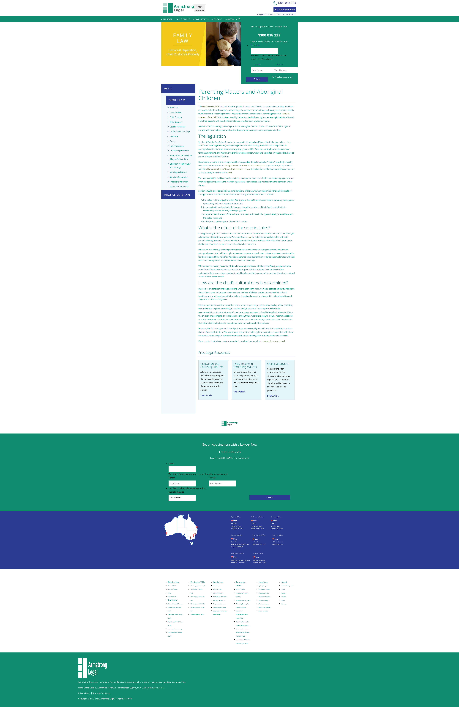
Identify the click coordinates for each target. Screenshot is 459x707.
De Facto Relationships (180, 131)
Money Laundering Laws (243, 600)
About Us (174, 107)
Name (258, 64)
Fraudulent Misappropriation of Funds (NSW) (241, 614)
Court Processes (177, 126)
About (284, 582)
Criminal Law (173, 582)
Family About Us (202, 19)
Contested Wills (198, 582)
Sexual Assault (172, 596)
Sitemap (283, 604)
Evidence (174, 136)
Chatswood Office (237, 553)
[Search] (239, 19)
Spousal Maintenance (179, 186)
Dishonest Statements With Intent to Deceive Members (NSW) (242, 632)
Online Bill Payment (287, 586)
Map (235, 521)
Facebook (255, 45)
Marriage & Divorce (178, 172)
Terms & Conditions (101, 693)
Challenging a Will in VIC (197, 604)
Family (172, 141)
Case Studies (175, 112)
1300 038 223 (269, 35)
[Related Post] (213, 380)
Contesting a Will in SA (197, 614)
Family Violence (177, 146)
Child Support (176, 122)
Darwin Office (258, 553)
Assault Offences (173, 589)
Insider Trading (240, 589)
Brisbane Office (276, 517)
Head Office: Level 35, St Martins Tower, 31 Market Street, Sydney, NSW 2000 (112, 687)
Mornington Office (259, 535)
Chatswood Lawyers (264, 589)
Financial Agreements (179, 150)
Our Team (167, 19)
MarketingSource (176, 492)
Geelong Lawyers (263, 604)
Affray (169, 593)
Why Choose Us (183, 19)
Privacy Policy (84, 693)
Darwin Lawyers (263, 611)
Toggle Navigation (199, 8)
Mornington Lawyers (264, 607)
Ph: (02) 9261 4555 (156, 687)
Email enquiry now (283, 77)
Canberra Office (236, 535)
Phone (280, 64)
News (283, 600)
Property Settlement (179, 181)
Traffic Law (173, 600)
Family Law (218, 582)
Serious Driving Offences (175, 604)
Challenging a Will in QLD (198, 586)
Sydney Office (236, 517)
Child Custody (176, 117)
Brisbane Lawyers (264, 593)
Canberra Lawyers (264, 600)
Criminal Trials (172, 586)
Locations (263, 582)
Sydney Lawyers (263, 586)
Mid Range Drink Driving (175, 629)
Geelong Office (277, 535)
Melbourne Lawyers (264, 596)
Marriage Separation (179, 177)
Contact (218, 19)
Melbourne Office (257, 517)
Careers (230, 19)
